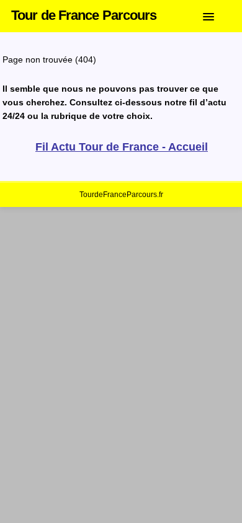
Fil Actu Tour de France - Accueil (121, 147)
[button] (218, 14)
